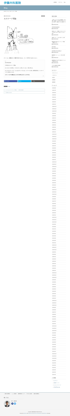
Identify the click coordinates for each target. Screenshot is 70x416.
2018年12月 (54, 300)
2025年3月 (54, 127)
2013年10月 (54, 330)
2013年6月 (54, 339)
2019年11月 (54, 275)
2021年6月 (54, 231)
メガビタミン (54, 75)
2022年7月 (54, 201)
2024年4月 (54, 152)
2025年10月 (54, 111)
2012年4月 (54, 360)
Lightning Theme (30, 413)
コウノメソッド (55, 72)
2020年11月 (54, 247)
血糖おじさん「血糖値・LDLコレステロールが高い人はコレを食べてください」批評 (59, 32)
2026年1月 (54, 104)
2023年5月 (54, 178)
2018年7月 (54, 312)
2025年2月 (54, 129)
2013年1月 (54, 351)
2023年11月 (54, 164)
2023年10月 (54, 166)
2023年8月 (54, 171)
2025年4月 (54, 124)
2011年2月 (54, 372)
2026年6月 (54, 92)
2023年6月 (54, 175)
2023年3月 (54, 182)
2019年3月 (54, 293)
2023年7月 (54, 173)
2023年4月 (54, 180)
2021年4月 (54, 235)
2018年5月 (54, 316)
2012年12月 (54, 353)
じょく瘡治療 (14, 393)
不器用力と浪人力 (9, 92)
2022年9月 (54, 196)
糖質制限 (53, 82)
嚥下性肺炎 (54, 46)
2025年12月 (54, 106)
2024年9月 (54, 141)
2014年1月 (54, 323)
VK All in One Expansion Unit (38, 413)
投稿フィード (56, 382)
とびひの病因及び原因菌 (56, 65)
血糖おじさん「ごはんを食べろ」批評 (58, 37)
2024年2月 (54, 157)
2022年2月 (54, 212)
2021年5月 (54, 233)
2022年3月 (54, 210)
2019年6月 (54, 286)
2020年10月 (54, 249)
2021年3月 (54, 238)
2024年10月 (54, 138)
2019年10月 (54, 277)
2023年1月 (54, 187)
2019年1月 (54, 298)
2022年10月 (54, 194)
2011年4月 (54, 367)
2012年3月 (54, 362)
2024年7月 (54, 145)
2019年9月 (54, 279)
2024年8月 (54, 143)
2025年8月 (54, 115)
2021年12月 (54, 217)
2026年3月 (54, 99)
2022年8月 (54, 198)
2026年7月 (54, 90)
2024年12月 (54, 134)
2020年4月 (54, 263)
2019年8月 (54, 282)
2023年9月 (54, 168)
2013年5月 (54, 342)
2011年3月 (54, 369)
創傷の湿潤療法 (36, 393)
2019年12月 (54, 272)
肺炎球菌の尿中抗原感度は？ (57, 50)
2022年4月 (54, 208)
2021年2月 (54, 240)
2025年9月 (54, 113)
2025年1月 (54, 131)
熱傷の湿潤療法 (7, 393)
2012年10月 (54, 358)
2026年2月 (54, 101)
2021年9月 (54, 224)
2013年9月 (54, 332)
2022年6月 (54, 203)
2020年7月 (54, 256)
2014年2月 (54, 321)
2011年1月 (54, 374)
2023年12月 (54, 161)
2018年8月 (54, 309)
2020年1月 (54, 270)
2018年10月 (54, 305)
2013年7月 (54, 337)
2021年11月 (54, 219)
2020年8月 (54, 254)
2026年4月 (54, 97)
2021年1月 (54, 242)
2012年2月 (54, 365)
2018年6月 (54, 314)
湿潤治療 (53, 79)
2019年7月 (54, 284)
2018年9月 (54, 307)
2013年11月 (54, 328)
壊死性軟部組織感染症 (56, 27)
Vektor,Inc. (45, 413)
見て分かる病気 (29, 393)
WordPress (25, 413)
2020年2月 (54, 268)
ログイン (56, 380)
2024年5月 (54, 150)
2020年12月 (54, 245)
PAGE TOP (67, 403)
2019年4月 (54, 291)
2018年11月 (54, 302)
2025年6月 (54, 120)
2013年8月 (54, 335)
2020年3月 (54, 265)
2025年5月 (54, 122)
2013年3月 (54, 346)
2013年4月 (54, 344)
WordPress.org (57, 387)
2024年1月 (54, 159)
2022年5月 (54, 205)
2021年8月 (54, 226)
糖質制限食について (21, 393)
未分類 (9, 86)
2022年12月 (54, 189)
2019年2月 (54, 295)
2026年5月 (54, 94)
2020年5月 (54, 261)
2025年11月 (54, 108)
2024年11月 (54, 136)
